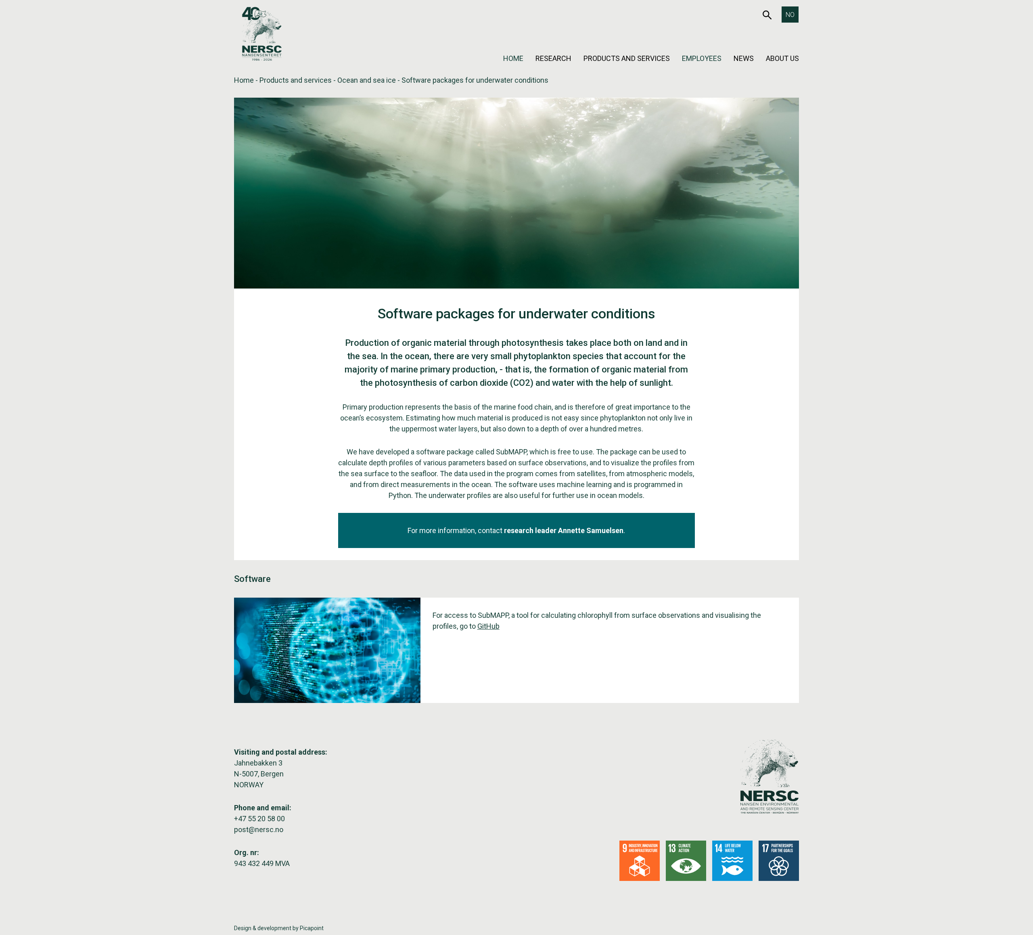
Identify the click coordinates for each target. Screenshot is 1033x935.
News (744, 58)
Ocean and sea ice (366, 80)
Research (553, 58)
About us (782, 58)
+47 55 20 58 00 (259, 818)
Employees (701, 58)
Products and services (626, 58)
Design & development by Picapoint (279, 928)
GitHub (488, 626)
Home (513, 58)
